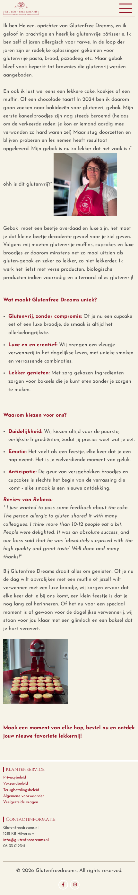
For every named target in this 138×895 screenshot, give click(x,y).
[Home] (21, 8)
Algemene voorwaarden (24, 796)
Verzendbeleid (15, 784)
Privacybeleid (14, 777)
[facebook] (63, 885)
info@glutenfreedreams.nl (26, 840)
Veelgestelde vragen (20, 802)
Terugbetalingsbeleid (21, 790)
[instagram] (75, 885)
